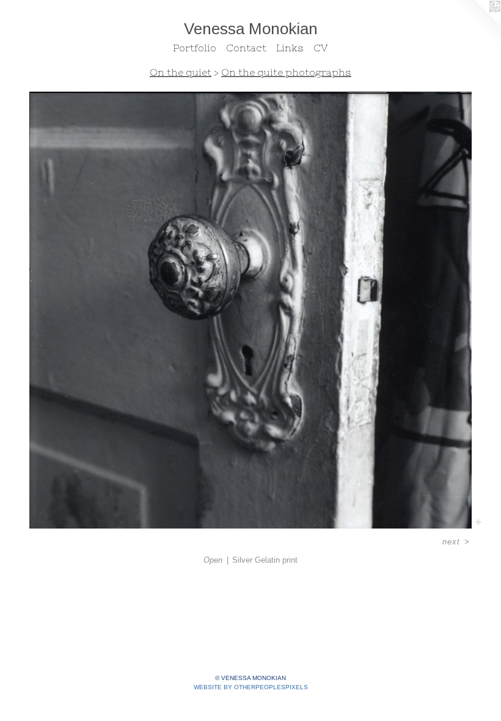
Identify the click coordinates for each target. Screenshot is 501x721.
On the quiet (180, 72)
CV (320, 47)
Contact (246, 47)
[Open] (250, 310)
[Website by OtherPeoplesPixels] (476, 24)
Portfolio (194, 47)
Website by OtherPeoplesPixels (251, 687)
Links (290, 47)
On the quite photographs (286, 72)
